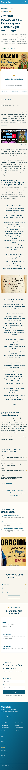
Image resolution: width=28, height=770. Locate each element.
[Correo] (10, 716)
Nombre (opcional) (7, 678)
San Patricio (6, 8)
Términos (16, 768)
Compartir (13, 48)
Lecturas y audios (4, 744)
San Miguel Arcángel (19, 727)
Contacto (3, 758)
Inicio (2, 8)
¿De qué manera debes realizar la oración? (11, 105)
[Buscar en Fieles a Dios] (22, 2)
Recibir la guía (14, 692)
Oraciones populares (5, 727)
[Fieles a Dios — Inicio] (6, 2)
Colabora (3, 755)
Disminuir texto (15, 91)
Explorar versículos (13, 597)
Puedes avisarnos (6, 648)
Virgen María (17, 730)
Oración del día (4, 722)
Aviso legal (3, 768)
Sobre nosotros (4, 750)
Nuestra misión (4, 753)
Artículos (3, 739)
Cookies (12, 768)
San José (17, 725)
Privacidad (8, 768)
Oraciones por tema (5, 725)
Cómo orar (3, 730)
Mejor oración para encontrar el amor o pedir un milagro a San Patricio (14, 102)
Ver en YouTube (24, 144)
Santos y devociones (19, 722)
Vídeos (2, 741)
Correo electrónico (7, 685)
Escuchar (5, 91)
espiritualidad (19, 428)
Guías (2, 736)
